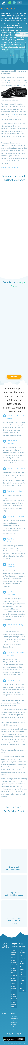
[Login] (14, 2)
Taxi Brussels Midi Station (22, 987)
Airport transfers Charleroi (14, 963)
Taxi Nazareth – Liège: (15, 491)
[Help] (9, 2)
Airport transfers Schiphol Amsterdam (14, 971)
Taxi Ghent (22, 968)
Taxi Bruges (22, 962)
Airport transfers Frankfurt (14, 996)
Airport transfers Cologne (14, 981)
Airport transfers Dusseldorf (14, 989)
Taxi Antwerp (22, 957)
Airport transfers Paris (14, 1004)
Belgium (12, 114)
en (19, 2)
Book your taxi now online (9, 167)
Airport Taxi (4, 56)
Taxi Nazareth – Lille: (14, 680)
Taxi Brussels (22, 951)
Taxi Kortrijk (22, 979)
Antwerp (16, 767)
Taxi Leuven (22, 974)
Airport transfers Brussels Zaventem (14, 953)
